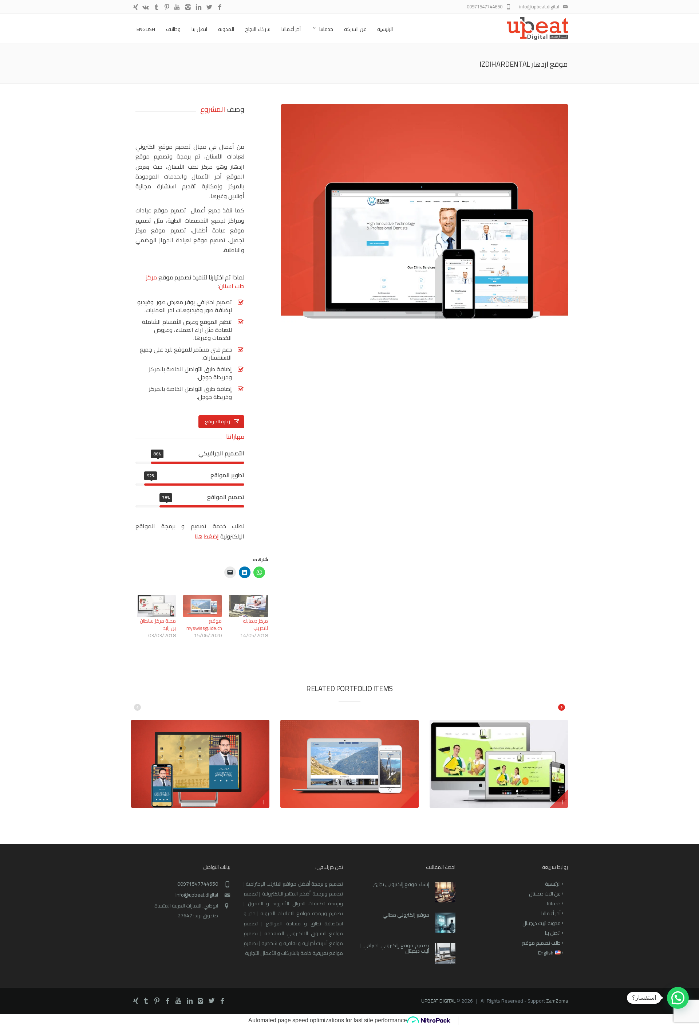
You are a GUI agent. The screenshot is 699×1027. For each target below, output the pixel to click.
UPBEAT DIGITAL (438, 1001)
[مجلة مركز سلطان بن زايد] (156, 606)
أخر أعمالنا (551, 913)
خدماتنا (326, 29)
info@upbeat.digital (196, 894)
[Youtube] (177, 7)
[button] (678, 998)
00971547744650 (197, 884)
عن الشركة (355, 29)
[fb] (219, 7)
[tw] (209, 7)
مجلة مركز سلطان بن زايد (157, 624)
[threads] (135, 7)
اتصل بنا (199, 29)
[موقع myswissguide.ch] (202, 606)
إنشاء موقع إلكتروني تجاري (400, 884)
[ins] (188, 7)
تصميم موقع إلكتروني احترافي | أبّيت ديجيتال (394, 948)
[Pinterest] (167, 7)
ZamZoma (557, 1001)
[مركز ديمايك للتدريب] (248, 606)
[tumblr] (156, 7)
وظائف (173, 29)
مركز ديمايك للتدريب (255, 624)
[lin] (198, 7)
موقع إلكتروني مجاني (406, 915)
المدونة (226, 29)
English (146, 29)
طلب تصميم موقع (541, 943)
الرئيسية (385, 29)
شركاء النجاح (257, 29)
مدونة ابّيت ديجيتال (541, 923)
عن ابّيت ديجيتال (545, 893)
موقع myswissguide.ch (204, 624)
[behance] (145, 7)
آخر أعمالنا (291, 29)
